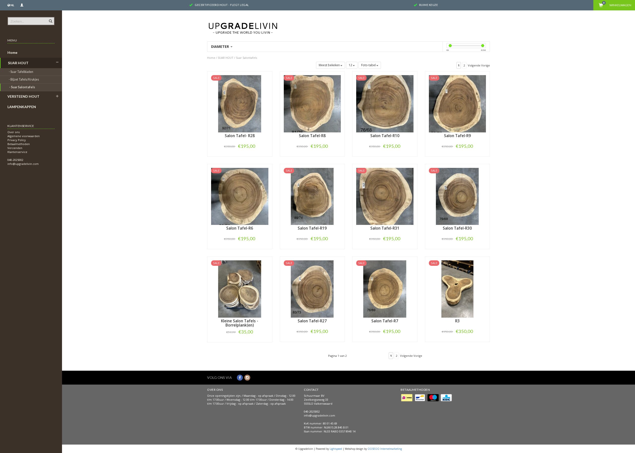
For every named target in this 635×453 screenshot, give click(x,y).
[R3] (457, 288)
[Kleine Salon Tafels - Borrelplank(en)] (239, 288)
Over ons (13, 132)
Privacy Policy (16, 140)
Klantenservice (17, 152)
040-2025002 (15, 160)
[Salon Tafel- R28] (239, 103)
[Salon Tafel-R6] (239, 196)
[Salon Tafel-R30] (457, 196)
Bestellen (239, 156)
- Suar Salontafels (22, 87)
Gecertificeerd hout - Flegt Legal (222, 4)
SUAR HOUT (18, 63)
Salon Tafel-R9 (457, 135)
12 (351, 65)
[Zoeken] (50, 18)
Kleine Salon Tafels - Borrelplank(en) (239, 323)
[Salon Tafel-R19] (312, 196)
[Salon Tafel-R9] (457, 103)
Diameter (220, 46)
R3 (457, 321)
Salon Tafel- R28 (240, 135)
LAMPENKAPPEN (21, 107)
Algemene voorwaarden (23, 136)
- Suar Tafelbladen (21, 72)
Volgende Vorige (479, 65)
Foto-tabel (369, 65)
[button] (57, 62)
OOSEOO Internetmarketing (385, 449)
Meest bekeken (330, 65)
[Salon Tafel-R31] (384, 196)
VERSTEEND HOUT (23, 96)
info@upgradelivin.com (23, 164)
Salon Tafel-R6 (239, 228)
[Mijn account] (21, 4)
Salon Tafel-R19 (312, 228)
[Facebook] (240, 377)
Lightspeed (336, 449)
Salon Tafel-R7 (384, 321)
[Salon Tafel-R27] (312, 288)
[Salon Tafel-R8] (312, 103)
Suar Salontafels (246, 58)
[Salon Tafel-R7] (384, 288)
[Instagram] (247, 377)
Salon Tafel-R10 (384, 135)
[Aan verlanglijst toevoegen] (239, 146)
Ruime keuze (428, 4)
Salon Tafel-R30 (457, 228)
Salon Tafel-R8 (312, 135)
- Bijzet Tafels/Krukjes (24, 79)
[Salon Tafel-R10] (384, 103)
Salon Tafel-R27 (312, 321)
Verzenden (14, 148)
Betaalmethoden (18, 144)
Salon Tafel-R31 (384, 228)
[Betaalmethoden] (407, 397)
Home (12, 52)
